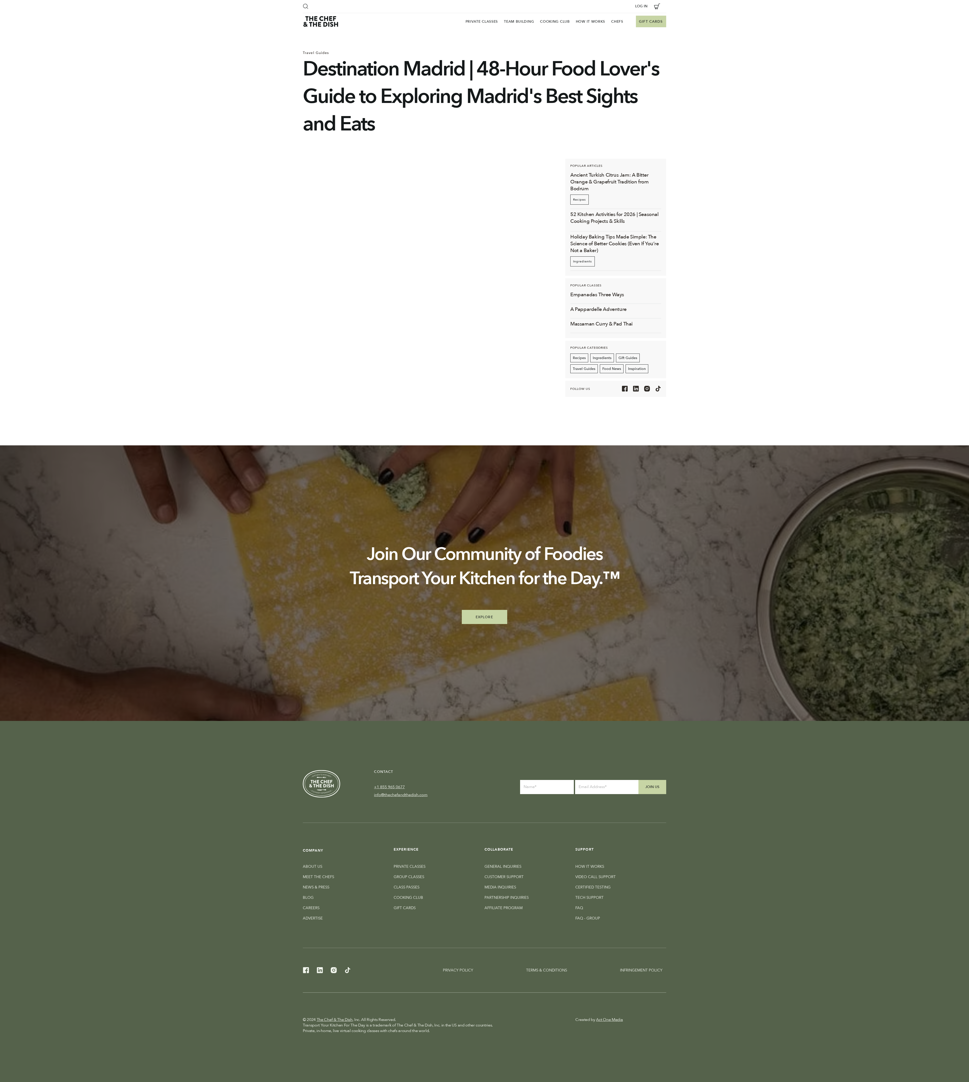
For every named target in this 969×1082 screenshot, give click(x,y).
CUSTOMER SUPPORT (504, 876)
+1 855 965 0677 (389, 787)
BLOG (308, 897)
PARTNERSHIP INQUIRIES (506, 897)
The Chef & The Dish (335, 1019)
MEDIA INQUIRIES (500, 887)
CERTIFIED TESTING (593, 887)
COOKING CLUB (408, 897)
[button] (305, 6)
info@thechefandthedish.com (400, 795)
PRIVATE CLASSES (409, 866)
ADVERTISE (313, 918)
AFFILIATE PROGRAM (503, 907)
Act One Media (609, 1019)
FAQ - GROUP (587, 918)
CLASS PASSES (406, 887)
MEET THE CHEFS (318, 876)
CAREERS (311, 907)
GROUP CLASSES (409, 876)
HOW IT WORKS (589, 866)
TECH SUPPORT (589, 897)
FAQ (579, 907)
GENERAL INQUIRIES (502, 866)
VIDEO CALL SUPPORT (595, 876)
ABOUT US (312, 866)
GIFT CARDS (405, 907)
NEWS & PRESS (316, 887)
